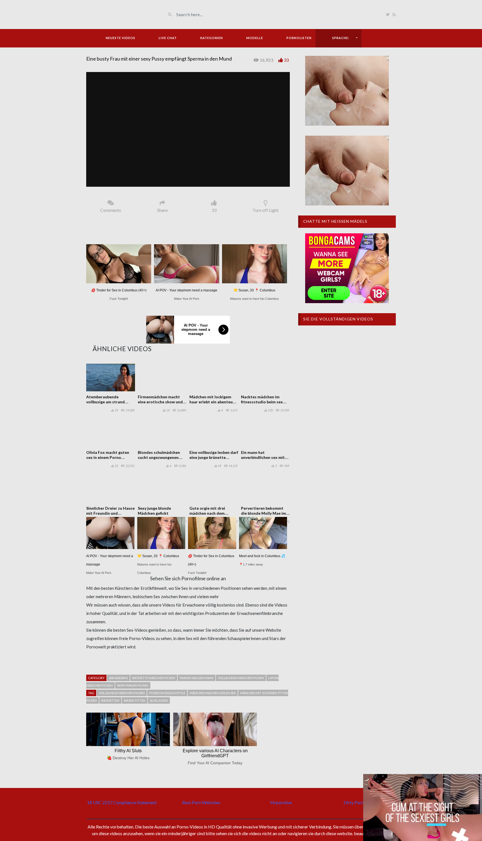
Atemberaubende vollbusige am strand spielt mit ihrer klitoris (107, 401)
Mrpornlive (281, 802)
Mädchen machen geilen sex (213, 693)
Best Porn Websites (201, 802)
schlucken (159, 700)
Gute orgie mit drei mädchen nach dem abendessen (207, 513)
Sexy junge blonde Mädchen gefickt (154, 511)
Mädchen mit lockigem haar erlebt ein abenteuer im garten (213, 401)
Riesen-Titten (134, 700)
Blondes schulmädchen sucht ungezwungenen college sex (159, 457)
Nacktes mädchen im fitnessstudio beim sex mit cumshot (262, 401)
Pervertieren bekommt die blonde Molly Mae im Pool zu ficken (263, 513)
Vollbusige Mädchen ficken (122, 693)
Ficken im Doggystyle (167, 693)
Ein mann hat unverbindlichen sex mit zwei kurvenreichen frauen (265, 457)
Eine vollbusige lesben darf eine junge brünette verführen (213, 457)
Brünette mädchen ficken (153, 678)
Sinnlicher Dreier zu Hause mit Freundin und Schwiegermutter (110, 513)
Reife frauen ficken (132, 685)
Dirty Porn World (360, 802)
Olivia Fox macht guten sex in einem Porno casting (107, 457)
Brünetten (110, 700)
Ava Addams (118, 678)
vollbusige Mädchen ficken (241, 678)
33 (286, 60)
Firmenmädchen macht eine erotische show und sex (160, 401)
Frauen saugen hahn (196, 678)
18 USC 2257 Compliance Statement (122, 802)
